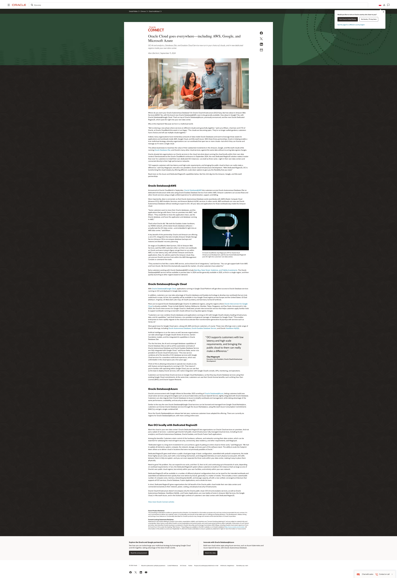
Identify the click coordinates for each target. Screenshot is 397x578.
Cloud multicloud (154, 11)
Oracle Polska (133, 11)
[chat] (358, 574)
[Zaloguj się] (384, 5)
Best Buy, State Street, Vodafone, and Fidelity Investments (215, 270)
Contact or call (384, 574)
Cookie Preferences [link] (172, 565)
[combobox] (198, 4)
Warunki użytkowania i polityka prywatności (153, 565)
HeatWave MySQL (232, 328)
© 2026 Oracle (133, 565)
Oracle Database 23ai (162, 150)
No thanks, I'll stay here (369, 19)
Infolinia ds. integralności (227, 565)
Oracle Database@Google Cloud (164, 288)
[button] (8, 5)
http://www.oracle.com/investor (235, 527)
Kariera (190, 565)
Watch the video (210, 553)
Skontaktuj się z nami (242, 565)
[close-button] (392, 574)
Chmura (143, 11)
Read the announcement (139, 553)
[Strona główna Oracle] (19, 5)
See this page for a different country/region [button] (351, 25)
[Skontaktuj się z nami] (388, 5)
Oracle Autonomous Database (179, 328)
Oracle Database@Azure (214, 393)
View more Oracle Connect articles (161, 502)
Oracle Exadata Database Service (204, 328)
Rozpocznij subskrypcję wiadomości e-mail (206, 565)
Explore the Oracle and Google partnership (146, 542)
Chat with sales (367, 574)
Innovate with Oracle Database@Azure (218, 542)
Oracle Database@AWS (193, 190)
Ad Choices (183, 565)
